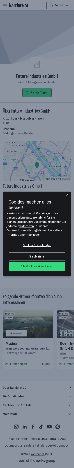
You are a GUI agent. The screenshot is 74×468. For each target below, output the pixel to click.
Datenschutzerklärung (22, 230)
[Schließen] (67, 195)
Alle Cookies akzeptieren (37, 266)
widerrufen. (26, 226)
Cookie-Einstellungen (37, 245)
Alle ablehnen (37, 256)
